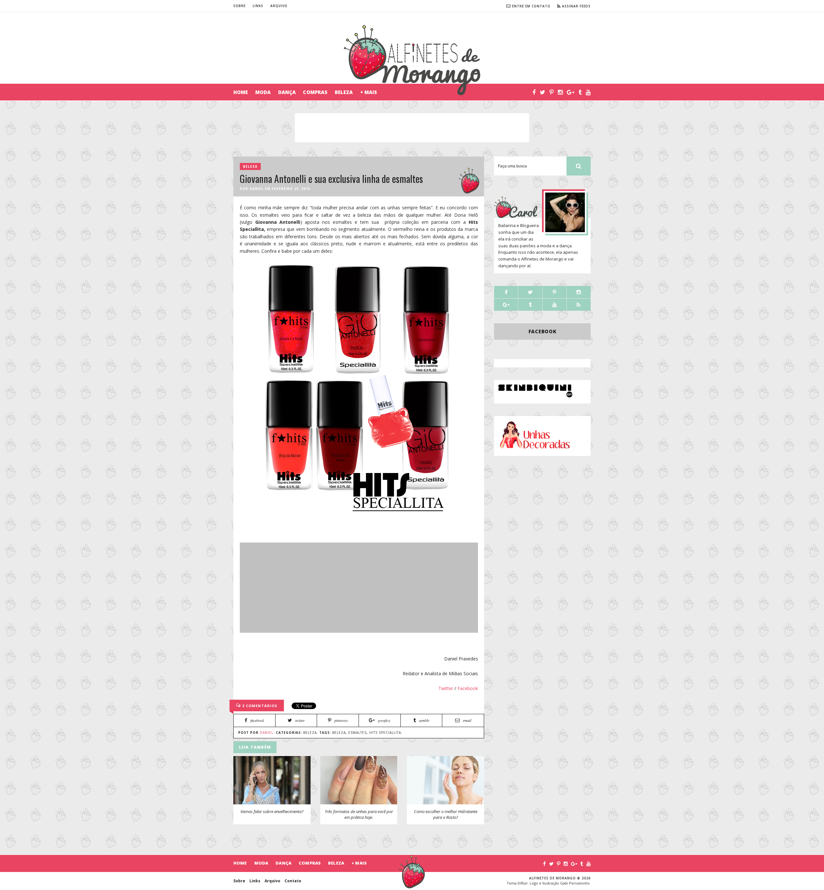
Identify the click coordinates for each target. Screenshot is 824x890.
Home (240, 92)
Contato (293, 881)
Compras (315, 92)
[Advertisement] (412, 127)
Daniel (256, 188)
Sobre (239, 5)
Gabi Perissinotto (575, 883)
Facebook (467, 688)
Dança (287, 92)
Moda (263, 92)
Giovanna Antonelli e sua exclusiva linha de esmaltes (331, 178)
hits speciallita (385, 732)
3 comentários (259, 705)
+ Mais (368, 92)
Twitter (445, 688)
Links (258, 5)
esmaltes (357, 732)
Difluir (523, 883)
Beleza (344, 92)
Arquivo (278, 5)
